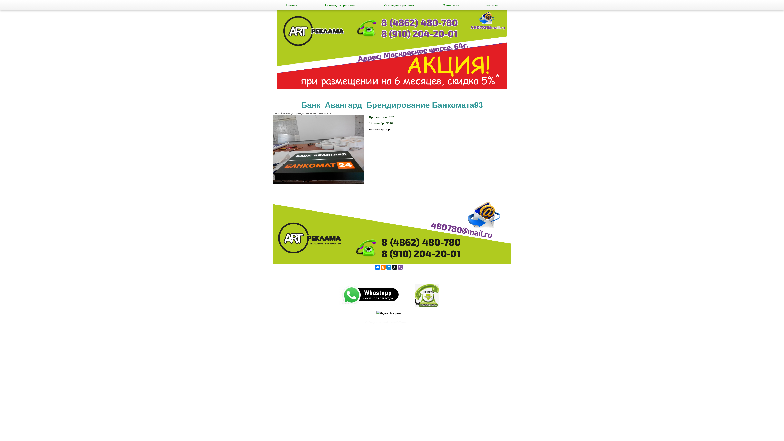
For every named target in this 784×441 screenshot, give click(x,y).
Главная (291, 5)
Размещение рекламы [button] (399, 5)
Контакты (492, 5)
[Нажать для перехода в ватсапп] (392, 50)
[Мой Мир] (388, 267)
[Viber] (400, 267)
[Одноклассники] (383, 267)
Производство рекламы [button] (339, 5)
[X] (394, 267)
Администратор (379, 129)
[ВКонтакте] (377, 267)
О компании (451, 5)
